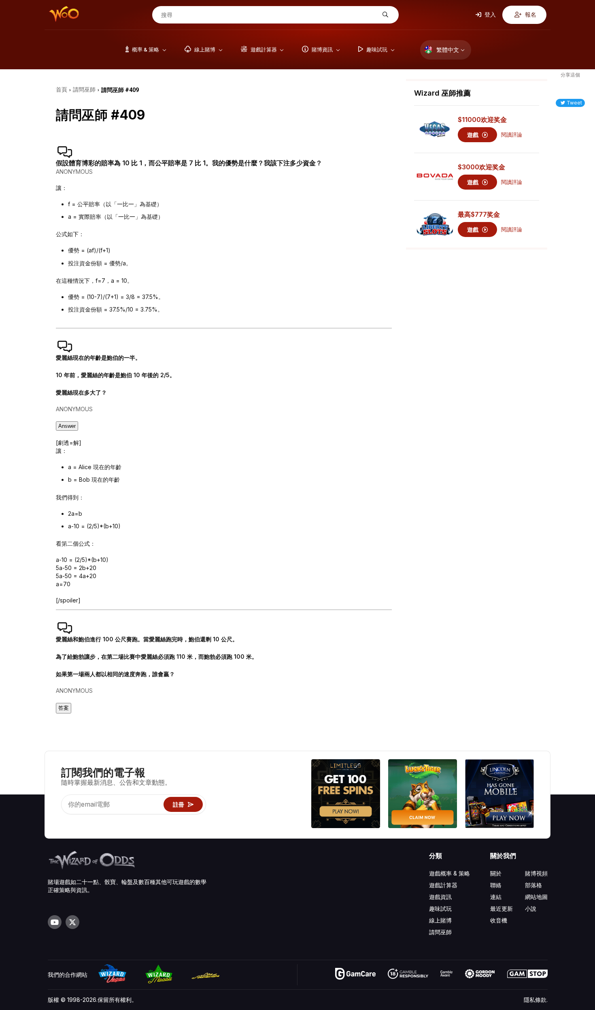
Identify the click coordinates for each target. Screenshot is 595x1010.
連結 (496, 896)
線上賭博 (440, 920)
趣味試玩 (440, 908)
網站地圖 (536, 896)
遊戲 (473, 134)
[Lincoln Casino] (499, 794)
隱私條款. (536, 999)
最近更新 (501, 908)
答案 (63, 708)
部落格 (533, 885)
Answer (67, 426)
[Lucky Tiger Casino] (422, 794)
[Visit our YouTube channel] (55, 922)
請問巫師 (440, 932)
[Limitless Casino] (345, 794)
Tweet (574, 103)
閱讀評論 (511, 134)
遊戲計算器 (443, 885)
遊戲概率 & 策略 (449, 873)
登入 (489, 14)
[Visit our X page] (72, 922)
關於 (496, 873)
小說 (530, 908)
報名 (530, 14)
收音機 (498, 920)
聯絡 (496, 885)
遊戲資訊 (440, 896)
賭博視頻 (536, 873)
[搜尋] (384, 14)
